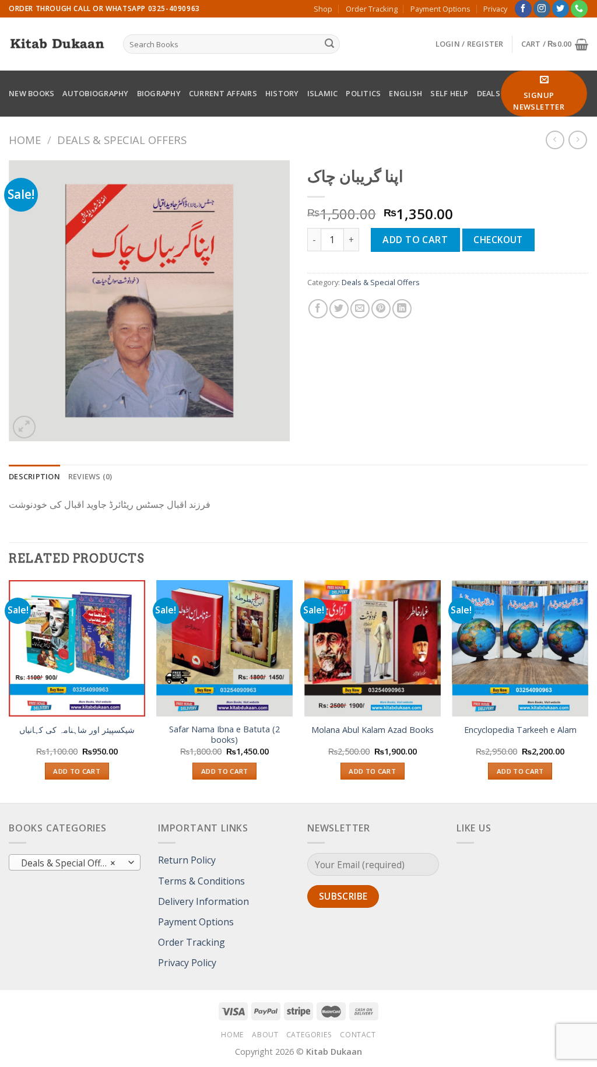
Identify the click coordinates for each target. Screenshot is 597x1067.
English (405, 93)
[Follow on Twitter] (560, 8)
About (265, 1035)
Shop (323, 8)
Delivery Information (203, 901)
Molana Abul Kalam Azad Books (372, 730)
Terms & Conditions (201, 881)
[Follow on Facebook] (523, 8)
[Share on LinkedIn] (402, 308)
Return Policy (187, 860)
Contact (357, 1035)
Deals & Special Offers (122, 139)
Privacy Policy (187, 962)
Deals (488, 93)
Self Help (449, 93)
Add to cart (415, 239)
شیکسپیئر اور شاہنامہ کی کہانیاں (77, 730)
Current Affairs (223, 93)
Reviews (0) (90, 476)
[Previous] (9, 690)
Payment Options (440, 8)
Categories (309, 1035)
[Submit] (329, 44)
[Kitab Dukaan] (57, 44)
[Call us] (579, 8)
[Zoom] (24, 427)
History (282, 93)
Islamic (322, 93)
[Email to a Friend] (360, 308)
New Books (31, 93)
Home (25, 139)
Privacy (495, 8)
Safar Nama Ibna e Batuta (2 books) (224, 735)
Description (34, 476)
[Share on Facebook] (318, 308)
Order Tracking (372, 8)
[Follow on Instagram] (541, 8)
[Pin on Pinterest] (381, 308)
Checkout (498, 239)
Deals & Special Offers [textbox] (68, 863)
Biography (159, 93)
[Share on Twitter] (339, 308)
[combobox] (75, 862)
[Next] (587, 690)
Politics (363, 93)
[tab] (34, 476)
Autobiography (95, 93)
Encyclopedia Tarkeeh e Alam (520, 730)
